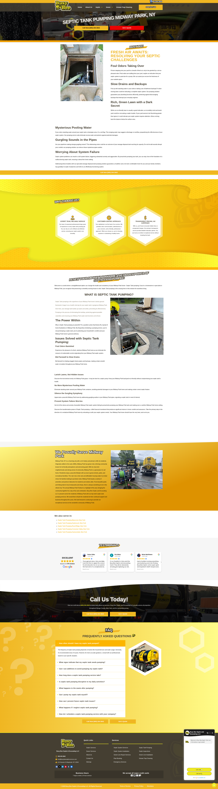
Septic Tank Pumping (145, 747)
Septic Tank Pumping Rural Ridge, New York (72, 526)
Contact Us (89, 758)
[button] (161, 562)
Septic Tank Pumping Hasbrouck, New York (72, 523)
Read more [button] (86, 569)
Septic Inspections (144, 751)
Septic (98, 7)
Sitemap (88, 762)
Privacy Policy (138, 786)
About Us (88, 7)
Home (80, 7)
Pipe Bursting (118, 758)
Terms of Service (125, 786)
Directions (150, 786)
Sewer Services (91, 751)
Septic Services (91, 747)
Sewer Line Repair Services (122, 755)
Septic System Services (121, 747)
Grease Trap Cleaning (124, 7)
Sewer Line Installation (146, 755)
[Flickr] (71, 766)
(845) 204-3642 (85, 605)
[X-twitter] (59, 766)
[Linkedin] (62, 766)
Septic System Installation (121, 751)
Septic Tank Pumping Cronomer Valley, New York (73, 529)
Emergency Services (120, 762)
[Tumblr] (68, 766)
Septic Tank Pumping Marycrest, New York (71, 520)
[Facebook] (56, 766)
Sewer (108, 7)
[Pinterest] (65, 766)
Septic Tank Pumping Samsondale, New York (72, 532)
